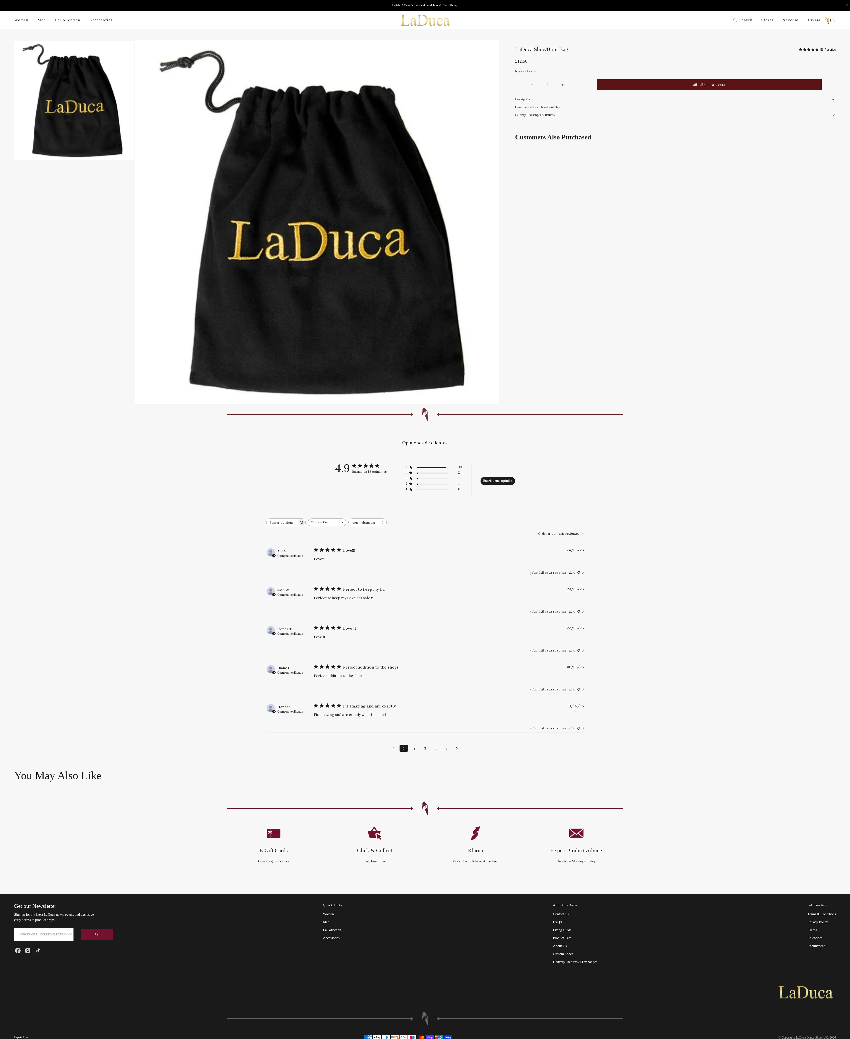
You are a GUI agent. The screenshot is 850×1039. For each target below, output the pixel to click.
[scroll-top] (840, 1029)
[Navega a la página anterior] (393, 748)
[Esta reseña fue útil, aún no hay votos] (570, 572)
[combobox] (327, 522)
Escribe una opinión (497, 481)
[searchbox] (282, 522)
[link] (805, 993)
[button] (743, 20)
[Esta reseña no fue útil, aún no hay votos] (578, 572)
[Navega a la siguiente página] (457, 748)
